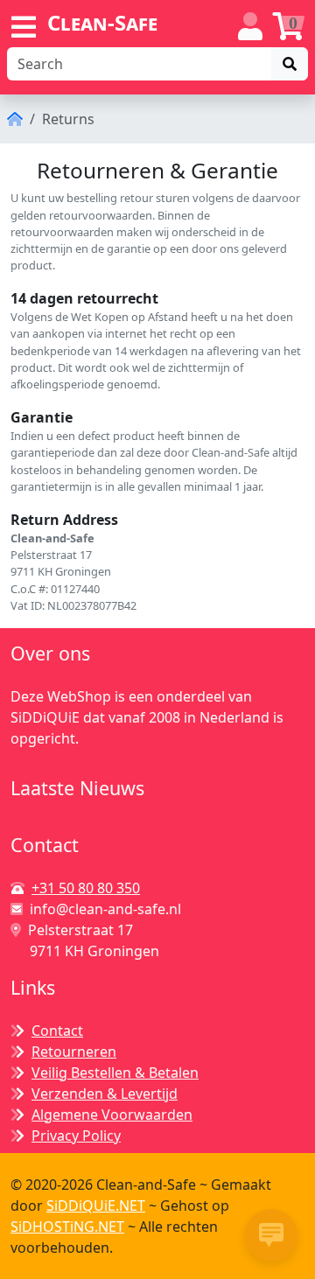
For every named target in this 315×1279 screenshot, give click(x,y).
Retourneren (74, 1051)
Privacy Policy (76, 1135)
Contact (57, 1030)
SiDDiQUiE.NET (95, 1205)
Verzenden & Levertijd (105, 1093)
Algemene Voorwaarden (112, 1114)
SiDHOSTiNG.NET (67, 1226)
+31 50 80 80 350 (86, 888)
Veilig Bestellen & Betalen (115, 1072)
